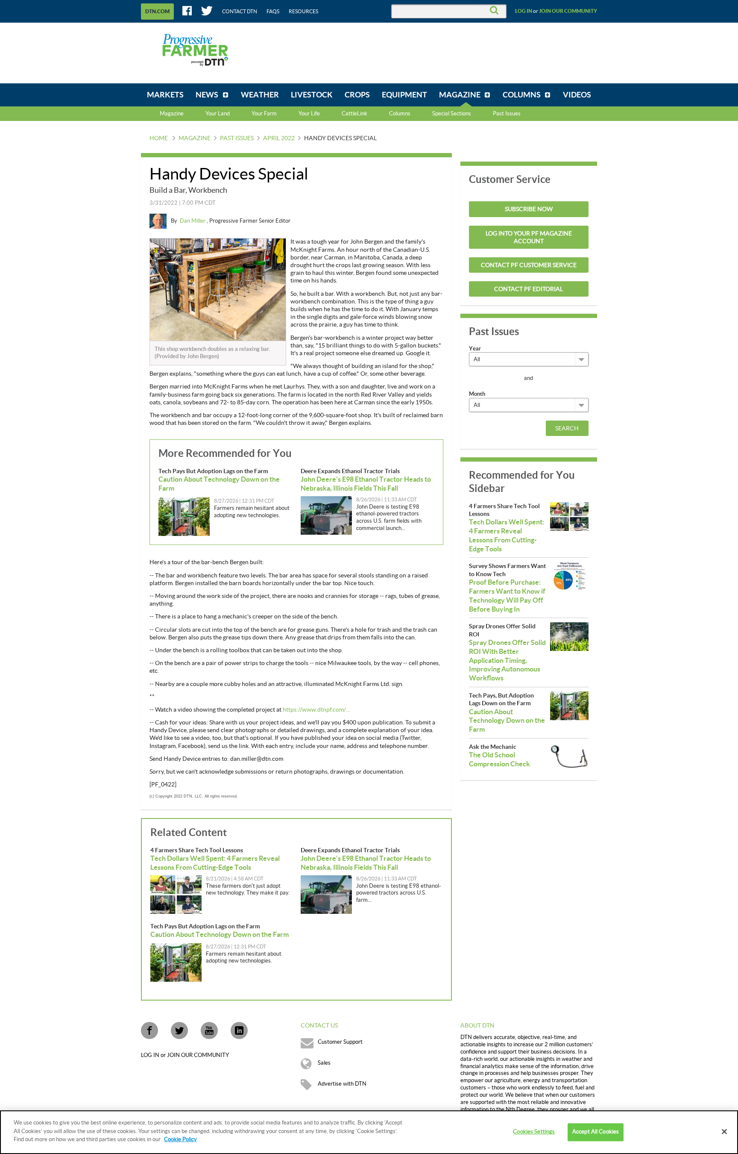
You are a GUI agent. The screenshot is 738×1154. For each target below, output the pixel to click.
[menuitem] (165, 94)
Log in (523, 11)
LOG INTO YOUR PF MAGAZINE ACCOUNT (529, 237)
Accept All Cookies (595, 1132)
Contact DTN (239, 11)
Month (477, 394)
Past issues (237, 138)
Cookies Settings (534, 1132)
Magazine (172, 114)
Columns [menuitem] (399, 114)
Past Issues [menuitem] (507, 114)
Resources (303, 11)
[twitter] (179, 1030)
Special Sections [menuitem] (451, 114)
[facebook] (149, 1030)
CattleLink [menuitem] (354, 114)
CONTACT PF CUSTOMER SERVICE (529, 265)
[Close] (724, 1131)
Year (475, 348)
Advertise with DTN (342, 1084)
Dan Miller (193, 221)
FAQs (272, 11)
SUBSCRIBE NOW (529, 209)
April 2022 (279, 138)
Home (158, 138)
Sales (324, 1063)
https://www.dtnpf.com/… (316, 710)
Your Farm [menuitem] (264, 114)
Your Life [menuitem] (309, 114)
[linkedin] (239, 1030)
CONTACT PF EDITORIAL (528, 289)
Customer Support (340, 1042)
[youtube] (209, 1030)
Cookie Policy (180, 1139)
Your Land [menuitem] (217, 114)
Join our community (568, 11)
